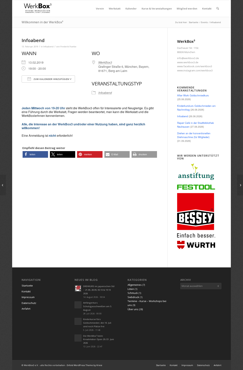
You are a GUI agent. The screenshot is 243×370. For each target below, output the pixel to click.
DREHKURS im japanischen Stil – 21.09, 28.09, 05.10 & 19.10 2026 (98, 290)
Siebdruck (133, 297)
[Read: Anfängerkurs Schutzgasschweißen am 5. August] (78, 304)
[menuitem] (99, 8)
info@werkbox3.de (188, 58)
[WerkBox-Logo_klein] (38, 8)
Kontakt (26, 291)
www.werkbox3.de (187, 62)
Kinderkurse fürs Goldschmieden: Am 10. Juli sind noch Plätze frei (97, 323)
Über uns (133, 309)
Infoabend (48, 46)
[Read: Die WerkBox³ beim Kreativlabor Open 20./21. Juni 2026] (78, 338)
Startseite (27, 285)
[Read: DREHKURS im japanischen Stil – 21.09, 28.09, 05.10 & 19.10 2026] (78, 288)
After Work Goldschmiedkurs (193, 95)
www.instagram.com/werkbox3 (195, 70)
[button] (35, 154)
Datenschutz (29, 303)
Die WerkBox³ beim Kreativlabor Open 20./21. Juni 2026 (98, 339)
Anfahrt (26, 308)
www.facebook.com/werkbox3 (194, 66)
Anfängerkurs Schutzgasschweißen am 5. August (97, 306)
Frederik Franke (68, 46)
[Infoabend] (3, 185)
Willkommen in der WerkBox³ (42, 22)
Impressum (28, 297)
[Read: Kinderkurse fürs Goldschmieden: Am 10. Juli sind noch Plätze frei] (78, 321)
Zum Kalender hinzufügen (51, 79)
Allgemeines (135, 284)
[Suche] (217, 8)
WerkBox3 (105, 62)
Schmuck (133, 293)
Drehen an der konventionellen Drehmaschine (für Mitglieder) (193, 135)
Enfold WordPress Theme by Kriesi (84, 365)
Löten (131, 289)
